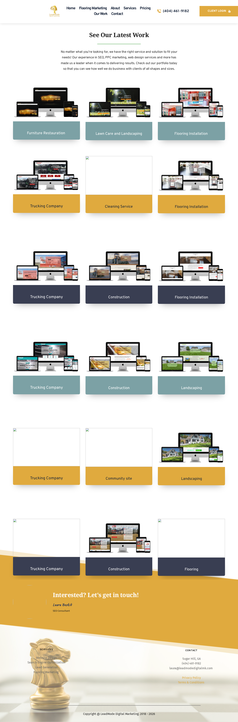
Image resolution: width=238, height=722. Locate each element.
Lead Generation (46, 667)
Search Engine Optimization (46, 662)
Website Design (46, 658)
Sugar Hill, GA (191, 658)
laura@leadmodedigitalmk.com (191, 668)
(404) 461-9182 (176, 11)
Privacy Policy (191, 677)
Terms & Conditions (191, 682)
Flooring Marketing (46, 672)
